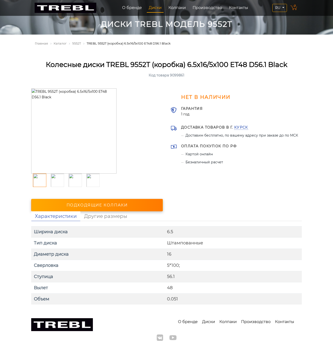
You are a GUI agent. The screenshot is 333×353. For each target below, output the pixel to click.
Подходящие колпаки (97, 205)
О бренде (132, 7)
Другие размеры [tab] (105, 216)
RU (278, 8)
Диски (155, 7)
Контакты (238, 7)
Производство (207, 7)
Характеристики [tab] (56, 216)
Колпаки (177, 7)
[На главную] (65, 8)
